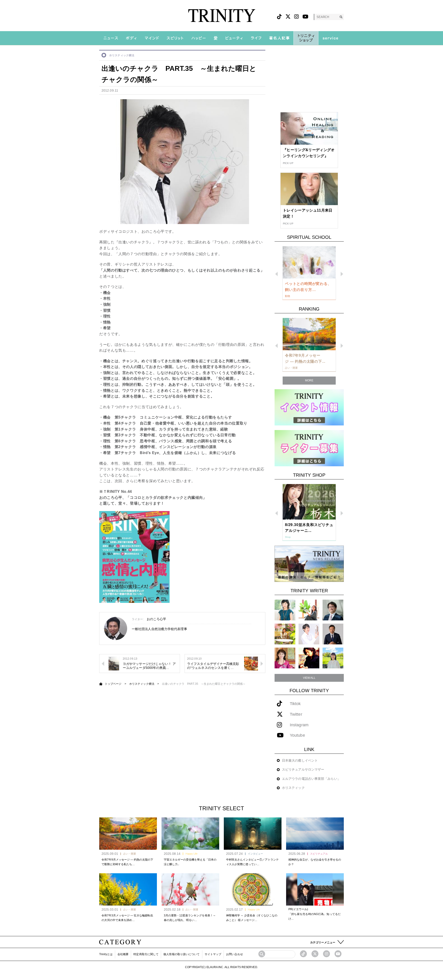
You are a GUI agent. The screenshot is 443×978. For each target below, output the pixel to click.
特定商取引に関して (146, 954)
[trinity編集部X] (314, 953)
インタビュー (255, 853)
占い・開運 (129, 853)
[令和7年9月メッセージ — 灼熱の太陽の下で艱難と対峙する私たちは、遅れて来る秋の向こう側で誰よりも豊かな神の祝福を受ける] (128, 833)
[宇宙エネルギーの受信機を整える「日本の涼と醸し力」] (190, 833)
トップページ (113, 683)
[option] (309, 273)
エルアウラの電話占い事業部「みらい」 (311, 779)
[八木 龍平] (333, 610)
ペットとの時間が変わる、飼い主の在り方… (308, 287)
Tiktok (295, 704)
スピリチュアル (319, 853)
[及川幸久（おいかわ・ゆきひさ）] (333, 634)
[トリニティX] (287, 16)
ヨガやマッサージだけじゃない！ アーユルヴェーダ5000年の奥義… (149, 666)
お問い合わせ (234, 954)
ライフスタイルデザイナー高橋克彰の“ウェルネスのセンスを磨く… (213, 666)
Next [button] (342, 274)
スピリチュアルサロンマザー (303, 769)
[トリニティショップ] (305, 38)
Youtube (297, 735)
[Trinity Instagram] (326, 953)
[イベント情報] (309, 407)
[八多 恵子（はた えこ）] (333, 658)
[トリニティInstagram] (296, 16)
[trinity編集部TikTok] (303, 953)
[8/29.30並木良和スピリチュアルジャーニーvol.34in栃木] (309, 502)
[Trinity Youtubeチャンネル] (338, 953)
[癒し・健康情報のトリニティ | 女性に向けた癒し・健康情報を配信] (222, 15)
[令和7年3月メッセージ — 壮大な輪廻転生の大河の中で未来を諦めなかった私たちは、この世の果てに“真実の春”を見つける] (128, 889)
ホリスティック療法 (121, 55)
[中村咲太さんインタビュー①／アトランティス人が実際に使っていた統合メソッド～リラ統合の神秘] (252, 833)
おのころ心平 (156, 619)
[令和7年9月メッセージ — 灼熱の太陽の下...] (309, 334)
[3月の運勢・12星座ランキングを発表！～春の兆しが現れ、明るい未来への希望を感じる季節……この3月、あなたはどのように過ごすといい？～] (190, 889)
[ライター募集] (309, 448)
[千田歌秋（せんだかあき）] (309, 658)
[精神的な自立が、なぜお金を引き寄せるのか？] (315, 833)
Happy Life (192, 853)
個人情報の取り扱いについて (181, 954)
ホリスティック (293, 788)
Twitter (296, 714)
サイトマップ (213, 954)
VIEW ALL (309, 677)
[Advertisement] (309, 79)
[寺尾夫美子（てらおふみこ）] (285, 658)
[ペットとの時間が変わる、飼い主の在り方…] (309, 262)
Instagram (299, 725)
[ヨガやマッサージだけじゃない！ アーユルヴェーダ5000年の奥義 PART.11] (113, 663)
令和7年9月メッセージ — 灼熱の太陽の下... (305, 358)
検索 (341, 17)
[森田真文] (309, 634)
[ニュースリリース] (309, 563)
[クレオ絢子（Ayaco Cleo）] (285, 634)
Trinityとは (106, 954)
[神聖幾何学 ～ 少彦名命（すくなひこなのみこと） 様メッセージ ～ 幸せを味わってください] (252, 889)
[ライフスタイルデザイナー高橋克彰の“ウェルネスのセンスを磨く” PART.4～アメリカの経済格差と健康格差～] (251, 663)
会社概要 (123, 954)
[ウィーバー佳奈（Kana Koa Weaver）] (309, 610)
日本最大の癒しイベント (300, 760)
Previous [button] (276, 274)
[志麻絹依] (285, 610)
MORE (309, 380)
